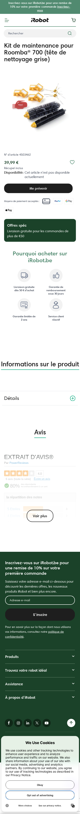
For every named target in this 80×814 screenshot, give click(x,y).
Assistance (14, 684)
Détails (11, 398)
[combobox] (40, 33)
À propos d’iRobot (20, 697)
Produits (12, 656)
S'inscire (40, 614)
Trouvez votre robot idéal (26, 670)
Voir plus (40, 515)
